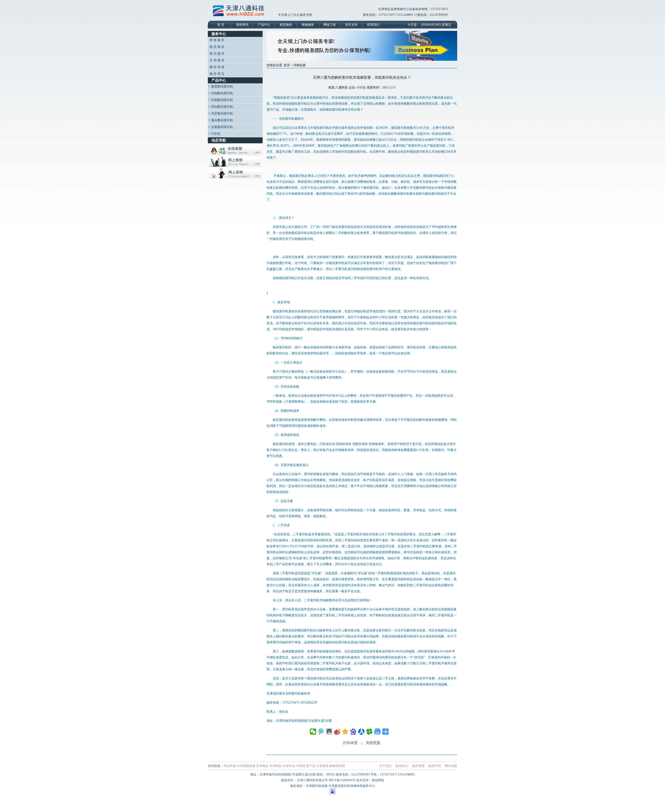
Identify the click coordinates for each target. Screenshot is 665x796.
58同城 (300, 766)
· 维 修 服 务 (216, 40)
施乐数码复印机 (221, 120)
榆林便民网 (337, 766)
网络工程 (329, 24)
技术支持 (351, 24)
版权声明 (434, 766)
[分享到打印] (377, 731)
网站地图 (451, 766)
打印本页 (350, 743)
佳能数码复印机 (221, 93)
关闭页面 (373, 743)
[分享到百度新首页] (353, 731)
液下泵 (310, 766)
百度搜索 (322, 766)
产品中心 (264, 24)
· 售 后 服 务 (216, 53)
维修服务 (308, 24)
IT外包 (215, 134)
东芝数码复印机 (221, 113)
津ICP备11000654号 (342, 780)
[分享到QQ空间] (345, 731)
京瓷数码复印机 (221, 127)
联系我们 (373, 24)
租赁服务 (286, 24)
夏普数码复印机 (221, 86)
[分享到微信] (313, 731)
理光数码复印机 (221, 107)
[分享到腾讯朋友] (369, 731)
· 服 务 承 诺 (216, 67)
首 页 (220, 24)
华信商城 (229, 766)
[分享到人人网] (361, 731)
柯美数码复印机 (221, 100)
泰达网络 (378, 780)
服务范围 (418, 766)
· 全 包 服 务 (216, 60)
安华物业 (262, 766)
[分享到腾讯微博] (321, 731)
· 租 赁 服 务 (216, 47)
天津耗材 (275, 766)
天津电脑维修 (246, 766)
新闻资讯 (242, 24)
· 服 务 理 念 (216, 74)
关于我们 (385, 766)
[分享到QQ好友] (329, 731)
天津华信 (289, 766)
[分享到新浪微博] (337, 731)
